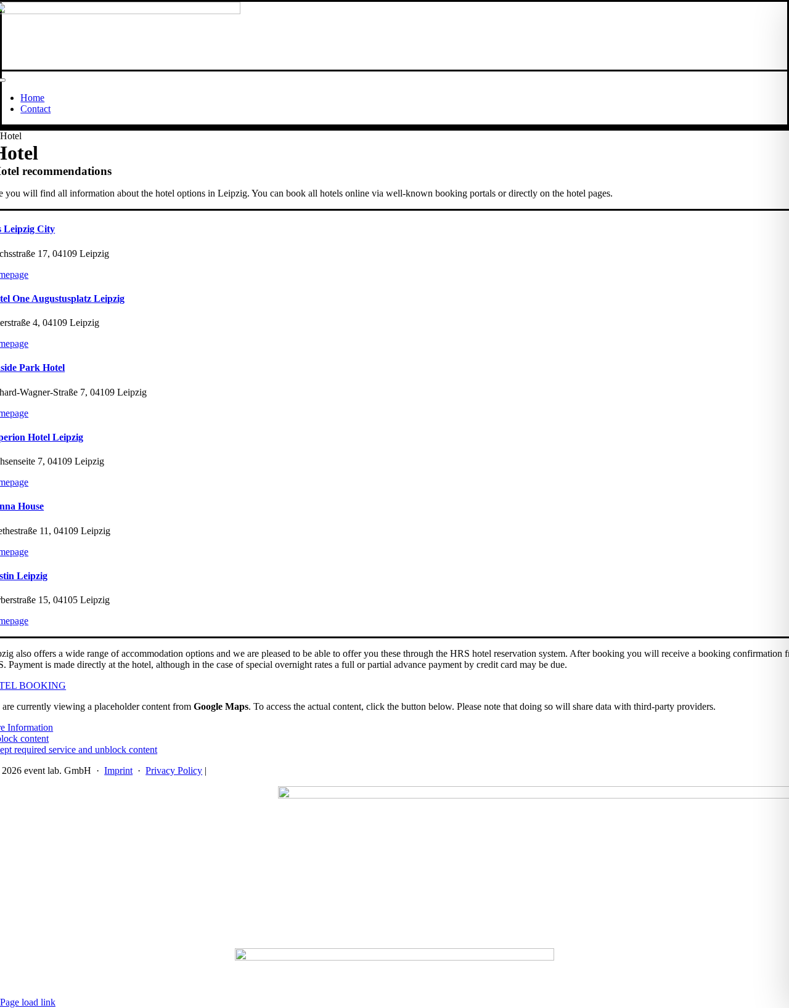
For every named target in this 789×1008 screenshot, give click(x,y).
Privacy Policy (173, 770)
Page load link (27, 1002)
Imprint (118, 770)
